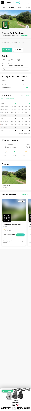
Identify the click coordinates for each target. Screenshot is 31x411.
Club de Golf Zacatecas (7, 98)
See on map (24, 35)
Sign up (17, 2)
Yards (22, 95)
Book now (20, 235)
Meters (27, 95)
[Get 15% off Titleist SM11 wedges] (15, 399)
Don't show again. (15, 409)
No (23, 42)
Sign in (9, 2)
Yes (19, 42)
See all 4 (25, 195)
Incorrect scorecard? (24, 133)
